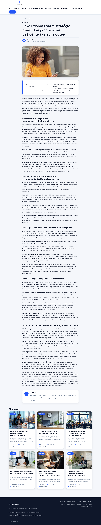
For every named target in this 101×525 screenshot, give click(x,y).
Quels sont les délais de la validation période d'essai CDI (49, 432)
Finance (35, 8)
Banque (24, 8)
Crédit (30, 8)
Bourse (41, 8)
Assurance (17, 8)
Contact (12, 12)
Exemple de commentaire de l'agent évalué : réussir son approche (19, 433)
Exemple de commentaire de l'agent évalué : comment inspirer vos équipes (77, 433)
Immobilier (48, 8)
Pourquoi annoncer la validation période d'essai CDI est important (21, 472)
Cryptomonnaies (65, 8)
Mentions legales (85, 506)
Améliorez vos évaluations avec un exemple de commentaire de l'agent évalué (49, 473)
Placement (56, 8)
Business (74, 8)
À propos (80, 8)
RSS (91, 506)
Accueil (11, 8)
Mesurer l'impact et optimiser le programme (63, 88)
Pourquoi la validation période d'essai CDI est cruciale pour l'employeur (76, 473)
